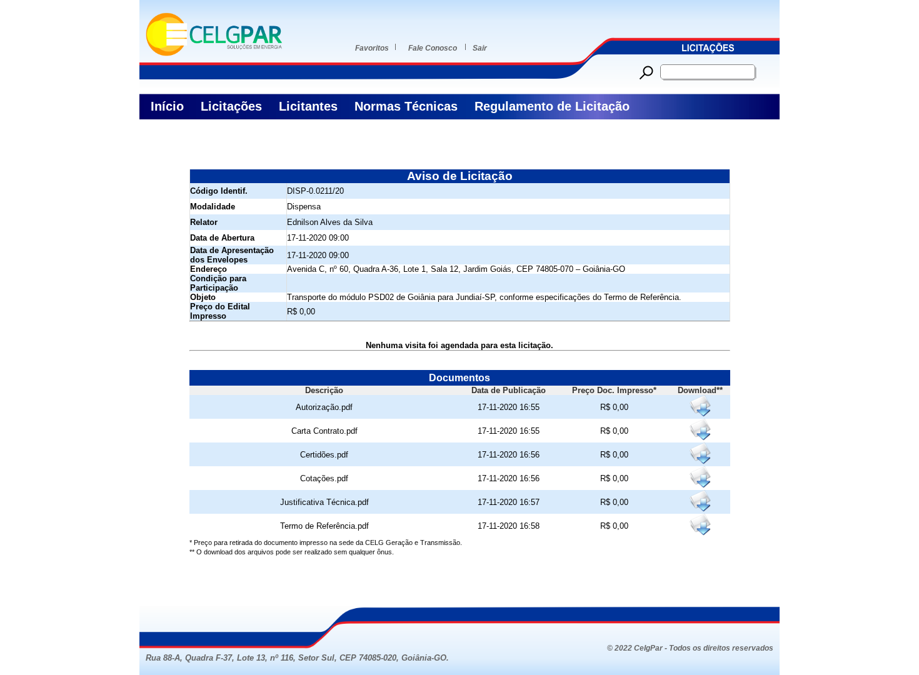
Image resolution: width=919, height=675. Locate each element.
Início (167, 106)
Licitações (231, 106)
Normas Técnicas (406, 106)
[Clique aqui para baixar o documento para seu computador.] (700, 406)
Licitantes (308, 106)
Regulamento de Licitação (552, 106)
